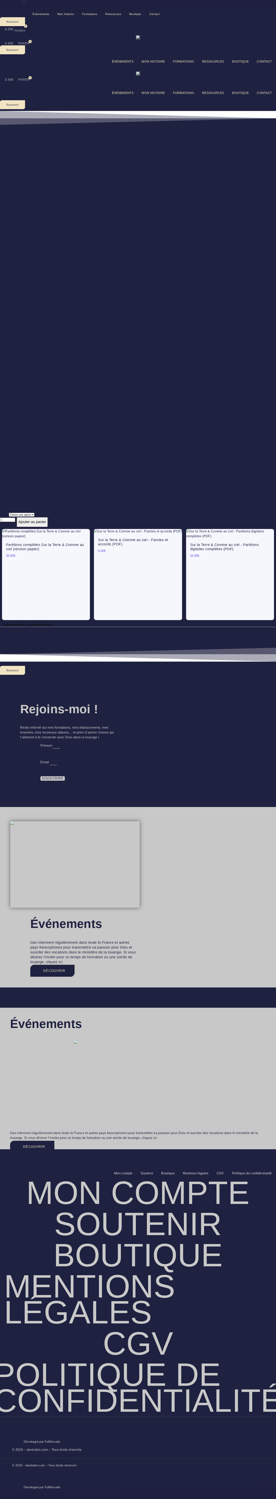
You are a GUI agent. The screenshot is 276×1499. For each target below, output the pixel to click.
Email (45, 762)
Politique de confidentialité (252, 1173)
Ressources (113, 14)
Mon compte (123, 1173)
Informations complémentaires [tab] (28, 624)
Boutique (135, 14)
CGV (220, 1173)
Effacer (41, 514)
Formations (89, 14)
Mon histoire (65, 14)
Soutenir (147, 1173)
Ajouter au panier (32, 522)
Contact (154, 14)
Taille (4, 514)
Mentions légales (196, 1173)
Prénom (46, 745)
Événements (41, 14)
